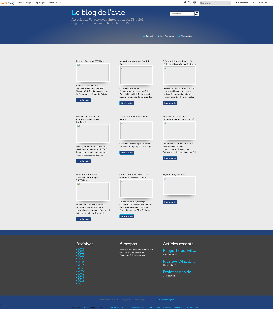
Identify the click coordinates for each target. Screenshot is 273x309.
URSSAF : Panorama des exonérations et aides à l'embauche (88, 119)
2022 (81, 249)
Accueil (149, 36)
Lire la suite (83, 100)
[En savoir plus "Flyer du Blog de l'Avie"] (179, 178)
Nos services (167, 36)
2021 (81, 252)
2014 (81, 274)
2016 (81, 268)
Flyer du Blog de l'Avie (174, 174)
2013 (81, 277)
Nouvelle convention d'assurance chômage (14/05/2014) (87, 177)
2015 (81, 271)
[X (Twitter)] (190, 2)
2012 (81, 280)
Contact (125, 308)
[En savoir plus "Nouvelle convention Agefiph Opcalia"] (136, 68)
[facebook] (185, 2)
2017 (81, 265)
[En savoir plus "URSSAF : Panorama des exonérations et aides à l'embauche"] (93, 126)
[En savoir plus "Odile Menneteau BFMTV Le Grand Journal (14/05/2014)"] (136, 181)
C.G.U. (150, 308)
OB (149, 300)
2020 (81, 255)
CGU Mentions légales (165, 300)
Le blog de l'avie (98, 12)
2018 (81, 262)
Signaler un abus (138, 308)
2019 (81, 259)
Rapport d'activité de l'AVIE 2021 (180, 250)
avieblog (86, 308)
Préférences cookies (193, 308)
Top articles (114, 308)
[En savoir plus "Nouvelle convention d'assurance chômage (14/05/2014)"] (93, 184)
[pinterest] (194, 2)
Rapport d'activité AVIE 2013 (90, 61)
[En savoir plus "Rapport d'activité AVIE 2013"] (93, 65)
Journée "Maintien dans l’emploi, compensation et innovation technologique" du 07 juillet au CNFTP (180, 261)
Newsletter (186, 36)
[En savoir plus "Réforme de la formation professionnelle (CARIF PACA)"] (179, 123)
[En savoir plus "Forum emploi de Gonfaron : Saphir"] (136, 123)
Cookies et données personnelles (169, 308)
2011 (80, 284)
